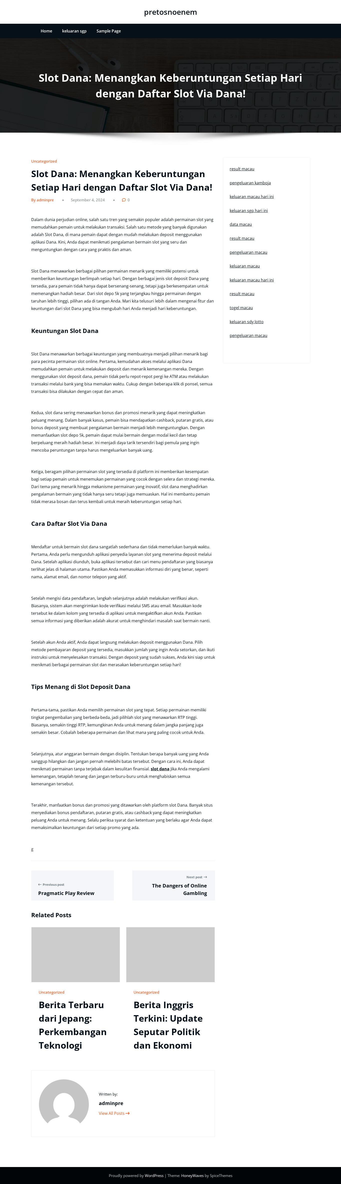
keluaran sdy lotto (247, 321)
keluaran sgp (74, 31)
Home (46, 31)
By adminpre (42, 199)
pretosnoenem (170, 12)
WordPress (155, 1175)
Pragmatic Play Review (66, 893)
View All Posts (112, 1113)
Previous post (53, 884)
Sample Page (109, 31)
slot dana (160, 769)
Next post (194, 877)
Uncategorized (44, 161)
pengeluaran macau (248, 252)
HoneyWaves (192, 1175)
